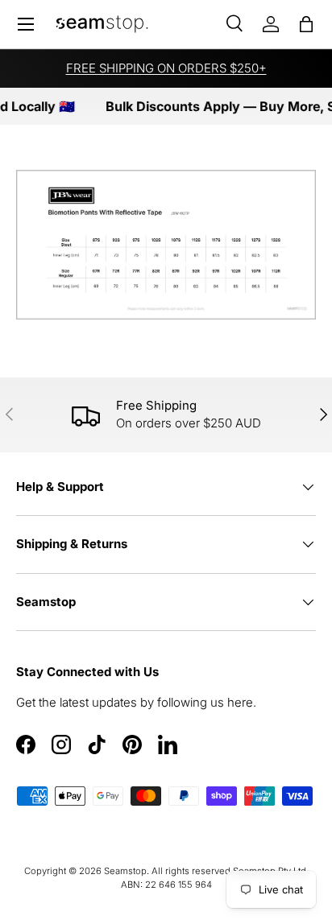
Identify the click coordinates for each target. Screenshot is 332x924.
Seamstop (125, 871)
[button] (306, 24)
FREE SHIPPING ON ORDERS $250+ (166, 68)
